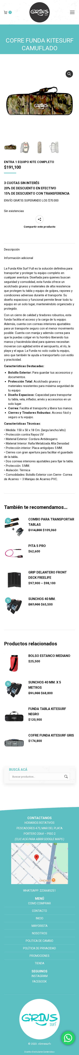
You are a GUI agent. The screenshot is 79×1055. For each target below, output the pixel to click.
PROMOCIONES (39, 955)
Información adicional (18, 258)
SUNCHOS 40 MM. (42, 599)
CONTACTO (39, 910)
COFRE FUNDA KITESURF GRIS (51, 735)
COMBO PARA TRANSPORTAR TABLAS (51, 521)
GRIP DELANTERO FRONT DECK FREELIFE (47, 575)
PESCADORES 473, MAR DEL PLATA (40, 828)
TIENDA (39, 963)
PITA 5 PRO (37, 546)
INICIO (39, 918)
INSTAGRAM (40, 976)
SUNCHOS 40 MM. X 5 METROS (44, 684)
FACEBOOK (39, 981)
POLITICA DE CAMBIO (39, 940)
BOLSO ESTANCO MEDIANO (49, 656)
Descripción (12, 249)
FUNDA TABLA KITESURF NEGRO (47, 711)
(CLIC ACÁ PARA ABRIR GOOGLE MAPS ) (39, 839)
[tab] (39, 247)
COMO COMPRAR (39, 903)
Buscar (66, 776)
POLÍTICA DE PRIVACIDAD (39, 948)
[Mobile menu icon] (72, 12)
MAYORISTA (40, 925)
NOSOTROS (39, 933)
